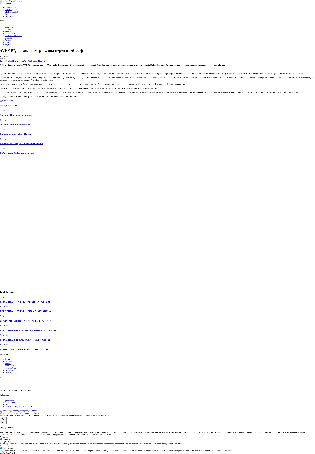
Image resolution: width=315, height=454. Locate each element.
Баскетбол (9, 27)
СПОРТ (8, 10)
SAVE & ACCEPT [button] (7, 453)
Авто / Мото (10, 33)
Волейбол (9, 38)
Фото (7, 42)
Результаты (9, 400)
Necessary (7, 439)
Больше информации (100, 415)
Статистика (10, 402)
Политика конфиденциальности (18, 407)
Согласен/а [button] (86, 415)
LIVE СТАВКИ (11, 12)
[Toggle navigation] (1, 23)
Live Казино (10, 16)
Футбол (8, 29)
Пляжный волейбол (13, 36)
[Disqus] (157, 189)
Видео (7, 44)
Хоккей (8, 31)
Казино (8, 14)
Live (6, 404)
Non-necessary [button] (6, 446)
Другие (8, 40)
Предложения (10, 7)
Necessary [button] (4, 437)
